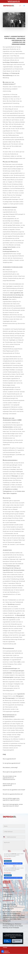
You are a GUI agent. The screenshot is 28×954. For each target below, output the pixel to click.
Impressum (6, 951)
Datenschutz (6, 952)
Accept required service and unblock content (13, 863)
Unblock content (8, 861)
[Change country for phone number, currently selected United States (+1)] (4, 837)
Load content (7, 941)
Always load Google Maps (17, 941)
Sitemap (5, 947)
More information (7, 858)
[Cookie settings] (2, 951)
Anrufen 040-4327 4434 (14, 1)
